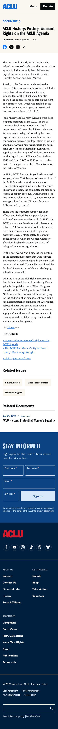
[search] (51, 708)
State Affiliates (12, 602)
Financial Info (11, 589)
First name (10, 468)
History (7, 595)
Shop (35, 582)
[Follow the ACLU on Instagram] (22, 547)
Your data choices (11, 694)
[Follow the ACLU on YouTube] (14, 547)
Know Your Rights (13, 642)
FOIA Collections (13, 635)
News (6, 648)
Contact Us (9, 582)
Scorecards (9, 662)
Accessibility (30, 694)
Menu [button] (33, 6)
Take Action (39, 589)
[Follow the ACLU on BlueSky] (48, 547)
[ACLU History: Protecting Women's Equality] (29, 418)
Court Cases (10, 629)
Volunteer (38, 595)
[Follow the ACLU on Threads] (39, 547)
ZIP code (9, 493)
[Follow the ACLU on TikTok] (31, 547)
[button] (18, 47)
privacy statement (45, 511)
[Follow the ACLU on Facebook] (6, 547)
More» (11, 327)
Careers (7, 575)
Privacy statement (30, 690)
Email (7, 481)
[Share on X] (11, 48)
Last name (32, 468)
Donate (48, 6)
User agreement (10, 690)
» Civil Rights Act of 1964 (17, 358)
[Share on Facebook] (5, 48)
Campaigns (9, 622)
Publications (10, 655)
